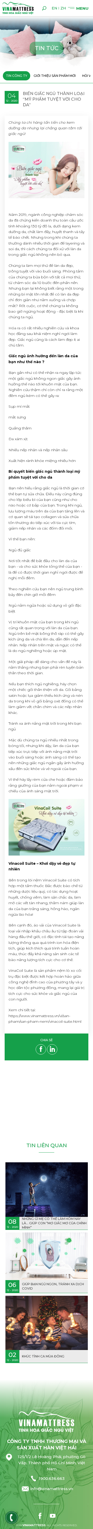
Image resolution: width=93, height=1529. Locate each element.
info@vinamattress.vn (51, 1488)
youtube (53, 1516)
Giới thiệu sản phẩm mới (55, 76)
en (54, 8)
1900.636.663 (52, 1478)
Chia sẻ (46, 1040)
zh (63, 8)
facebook (40, 1516)
